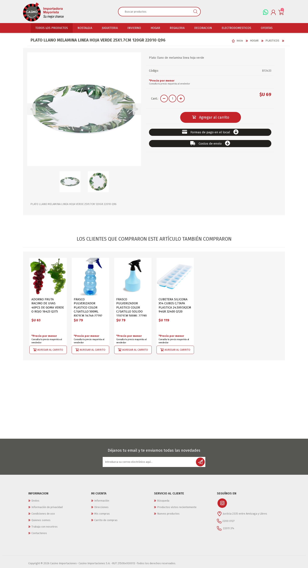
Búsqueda (163, 500)
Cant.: (154, 98)
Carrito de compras (106, 520)
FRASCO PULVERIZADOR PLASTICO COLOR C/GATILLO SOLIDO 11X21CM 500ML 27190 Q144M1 (131, 309)
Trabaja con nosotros (44, 526)
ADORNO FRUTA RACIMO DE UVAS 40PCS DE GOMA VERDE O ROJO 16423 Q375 (47, 305)
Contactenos (39, 533)
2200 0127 (228, 520)
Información (101, 500)
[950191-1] (48, 276)
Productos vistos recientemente (177, 507)
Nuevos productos (168, 513)
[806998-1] (90, 276)
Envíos (35, 500)
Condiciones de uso (43, 513)
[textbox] (154, 11)
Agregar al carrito (50, 349)
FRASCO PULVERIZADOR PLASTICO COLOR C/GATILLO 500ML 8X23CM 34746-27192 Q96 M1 (88, 309)
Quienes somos (40, 520)
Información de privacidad (47, 507)
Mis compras (102, 513)
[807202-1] (133, 276)
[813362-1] (175, 276)
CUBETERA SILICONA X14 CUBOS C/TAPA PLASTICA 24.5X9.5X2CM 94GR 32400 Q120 (175, 305)
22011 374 (228, 528)
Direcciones (101, 507)
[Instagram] (222, 503)
